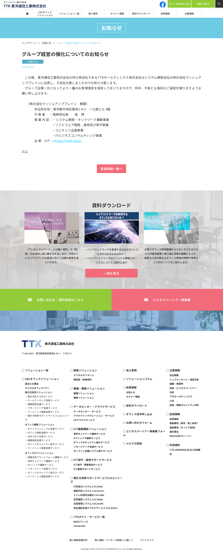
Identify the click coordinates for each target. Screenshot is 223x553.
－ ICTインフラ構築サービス (39, 464)
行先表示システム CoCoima (88, 486)
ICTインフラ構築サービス (87, 438)
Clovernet (79, 526)
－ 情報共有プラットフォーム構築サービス (46, 457)
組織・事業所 (176, 383)
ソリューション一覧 (69, 13)
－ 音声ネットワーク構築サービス (42, 461)
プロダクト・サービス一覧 (89, 517)
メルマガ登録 (134, 443)
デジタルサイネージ (84, 375)
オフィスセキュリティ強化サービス (92, 442)
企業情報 (189, 13)
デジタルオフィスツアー (37, 388)
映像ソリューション (85, 370)
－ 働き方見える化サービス (39, 396)
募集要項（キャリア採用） (183, 427)
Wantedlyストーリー (181, 436)
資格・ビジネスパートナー (183, 388)
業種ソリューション (84, 393)
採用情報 (165, 13)
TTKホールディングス (181, 396)
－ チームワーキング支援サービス (42, 400)
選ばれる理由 (32, 383)
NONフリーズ (81, 521)
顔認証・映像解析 (83, 379)
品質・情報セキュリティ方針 (184, 405)
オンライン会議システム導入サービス (93, 451)
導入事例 (93, 13)
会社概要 (174, 375)
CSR (172, 400)
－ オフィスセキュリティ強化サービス (44, 444)
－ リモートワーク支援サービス (41, 408)
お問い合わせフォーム (139, 422)
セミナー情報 (117, 13)
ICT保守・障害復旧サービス (88, 464)
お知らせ (47, 43)
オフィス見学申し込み (179, 3)
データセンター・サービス (87, 411)
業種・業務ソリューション (89, 388)
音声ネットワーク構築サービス (89, 433)
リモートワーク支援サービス (88, 446)
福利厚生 (174, 431)
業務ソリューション (84, 397)
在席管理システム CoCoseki (88, 503)
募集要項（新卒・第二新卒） (184, 423)
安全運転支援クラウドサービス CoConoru (95, 508)
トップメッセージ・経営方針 (184, 379)
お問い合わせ (203, 3)
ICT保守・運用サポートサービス (93, 460)
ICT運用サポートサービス (87, 469)
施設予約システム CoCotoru (89, 490)
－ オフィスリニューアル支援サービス (44, 428)
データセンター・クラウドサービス (94, 406)
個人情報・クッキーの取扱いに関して (114, 540)
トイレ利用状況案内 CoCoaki (89, 495)
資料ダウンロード (141, 13)
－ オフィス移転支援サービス (40, 432)
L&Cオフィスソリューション (45, 13)
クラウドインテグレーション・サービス (94, 415)
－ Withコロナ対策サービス (39, 436)
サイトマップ (147, 540)
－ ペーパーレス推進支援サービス (42, 411)
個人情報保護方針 (78, 540)
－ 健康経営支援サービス (37, 404)
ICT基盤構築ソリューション (90, 429)
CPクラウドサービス (84, 420)
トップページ (29, 43)
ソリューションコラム (139, 379)
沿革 (172, 392)
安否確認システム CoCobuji (88, 499)
